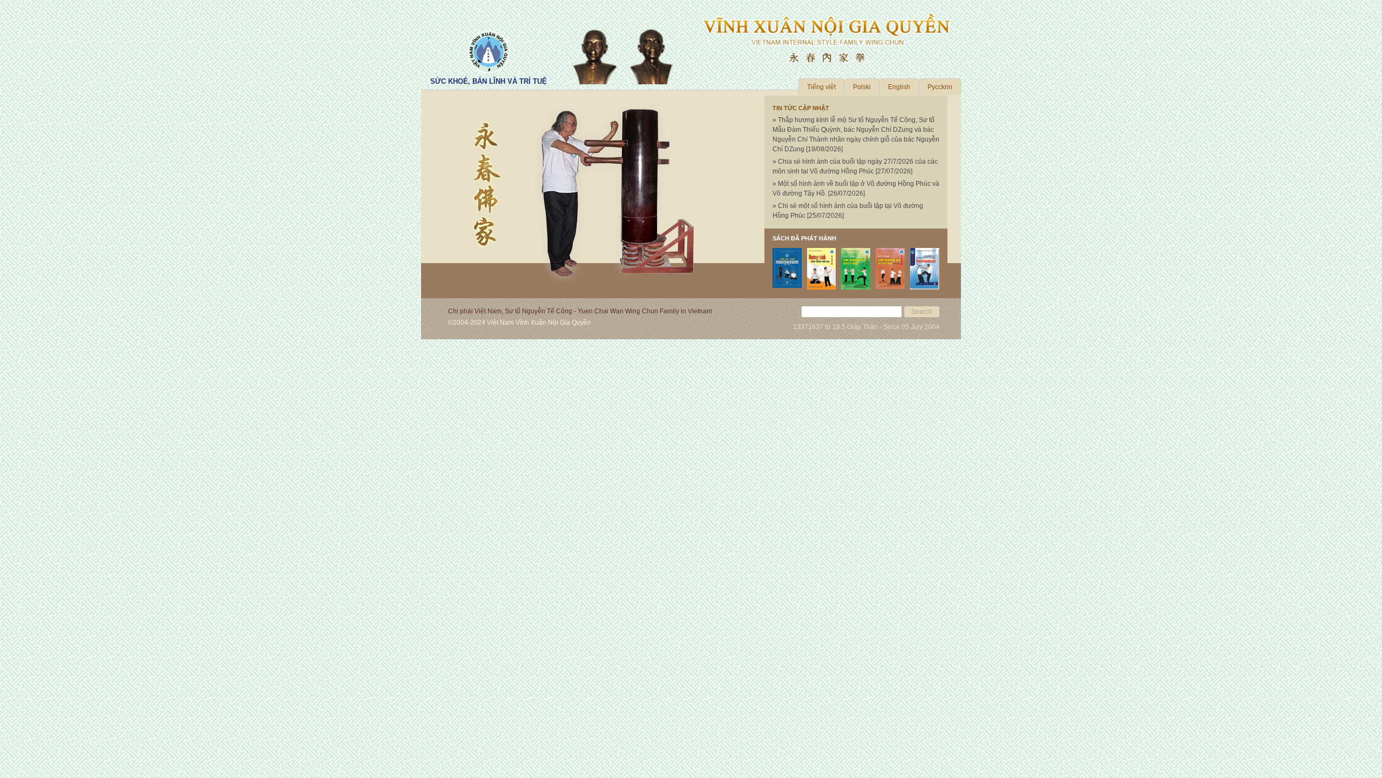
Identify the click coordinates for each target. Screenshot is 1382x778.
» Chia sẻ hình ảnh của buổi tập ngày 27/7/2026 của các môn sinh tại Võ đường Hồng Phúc (855, 166)
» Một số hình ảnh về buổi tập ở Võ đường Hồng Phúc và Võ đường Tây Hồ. (856, 188)
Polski (862, 87)
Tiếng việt (821, 87)
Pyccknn (939, 87)
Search (921, 312)
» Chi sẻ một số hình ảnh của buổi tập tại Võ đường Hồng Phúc (848, 210)
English (899, 87)
